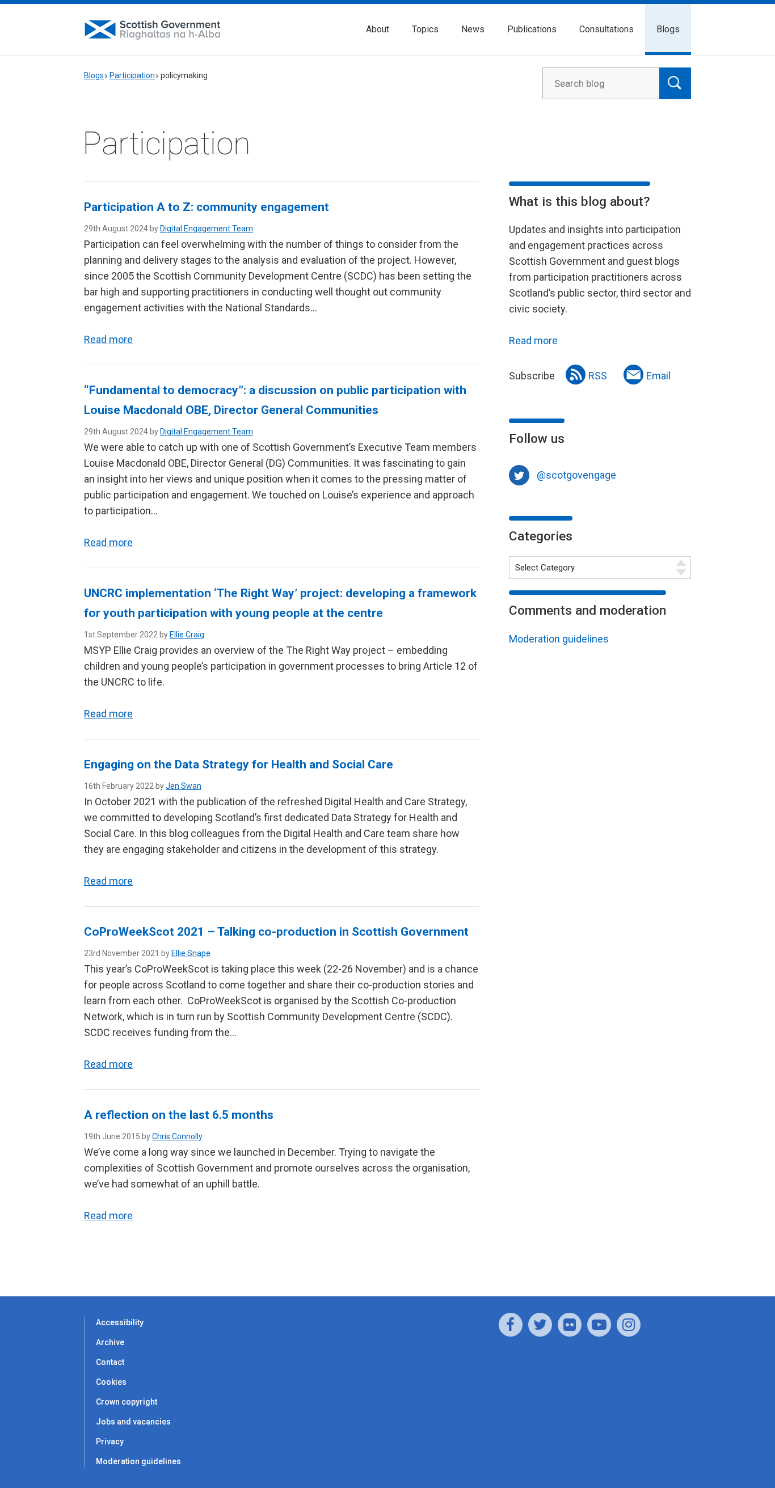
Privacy (110, 1441)
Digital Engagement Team (206, 228)
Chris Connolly (177, 1136)
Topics (425, 29)
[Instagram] (629, 1325)
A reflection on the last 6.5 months (178, 1115)
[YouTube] (599, 1325)
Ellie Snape (190, 953)
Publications (532, 29)
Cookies (111, 1381)
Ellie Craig (187, 634)
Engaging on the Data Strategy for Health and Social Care (238, 764)
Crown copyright (126, 1401)
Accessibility (120, 1322)
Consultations (606, 29)
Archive (110, 1342)
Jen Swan (183, 785)
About (377, 29)
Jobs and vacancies (133, 1421)
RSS (597, 376)
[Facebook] (511, 1325)
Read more (108, 339)
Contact (110, 1362)
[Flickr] (570, 1325)
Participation (132, 75)
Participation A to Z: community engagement (206, 207)
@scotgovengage (576, 475)
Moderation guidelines (559, 639)
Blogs (668, 29)
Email (658, 376)
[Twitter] (540, 1325)
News (473, 29)
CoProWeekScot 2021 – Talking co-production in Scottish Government (276, 932)
